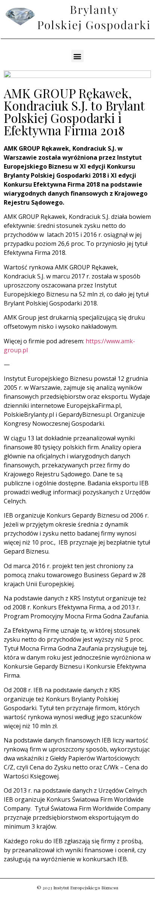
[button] (77, 56)
